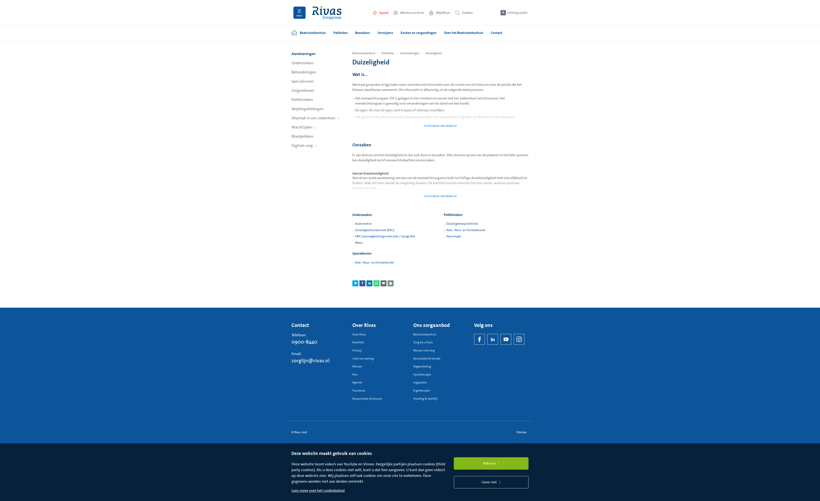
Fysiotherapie (422, 374)
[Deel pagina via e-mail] (384, 283)
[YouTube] (506, 339)
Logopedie (420, 382)
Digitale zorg (302, 145)
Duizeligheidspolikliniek (462, 224)
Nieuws (357, 366)
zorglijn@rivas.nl (310, 360)
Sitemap (521, 432)
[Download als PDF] (391, 283)
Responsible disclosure (367, 399)
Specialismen (302, 81)
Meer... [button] (359, 243)
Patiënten (388, 53)
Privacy (357, 350)
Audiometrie (363, 224)
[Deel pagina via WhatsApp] (376, 283)
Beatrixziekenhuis (363, 53)
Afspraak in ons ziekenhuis (313, 118)
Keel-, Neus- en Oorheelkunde (466, 230)
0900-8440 (304, 341)
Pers (355, 374)
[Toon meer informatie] (440, 117)
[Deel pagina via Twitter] (355, 283)
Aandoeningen (303, 53)
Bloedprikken (302, 136)
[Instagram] (519, 339)
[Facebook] (479, 339)
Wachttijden (302, 127)
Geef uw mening (363, 358)
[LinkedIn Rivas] (492, 339)
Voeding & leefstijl (425, 399)
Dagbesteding (422, 366)
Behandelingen (303, 72)
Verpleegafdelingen (307, 108)
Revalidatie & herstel (426, 358)
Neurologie (454, 236)
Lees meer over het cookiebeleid (318, 490)
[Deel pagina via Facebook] (362, 283)
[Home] (326, 12)
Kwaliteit (358, 342)
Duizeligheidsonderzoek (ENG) (374, 230)
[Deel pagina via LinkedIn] (369, 283)
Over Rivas (359, 334)
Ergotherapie (421, 390)
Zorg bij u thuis (423, 342)
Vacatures (358, 390)
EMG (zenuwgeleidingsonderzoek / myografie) (385, 236)
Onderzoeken (302, 63)
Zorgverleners (302, 90)
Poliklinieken (302, 99)
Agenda (357, 382)
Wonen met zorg (424, 350)
